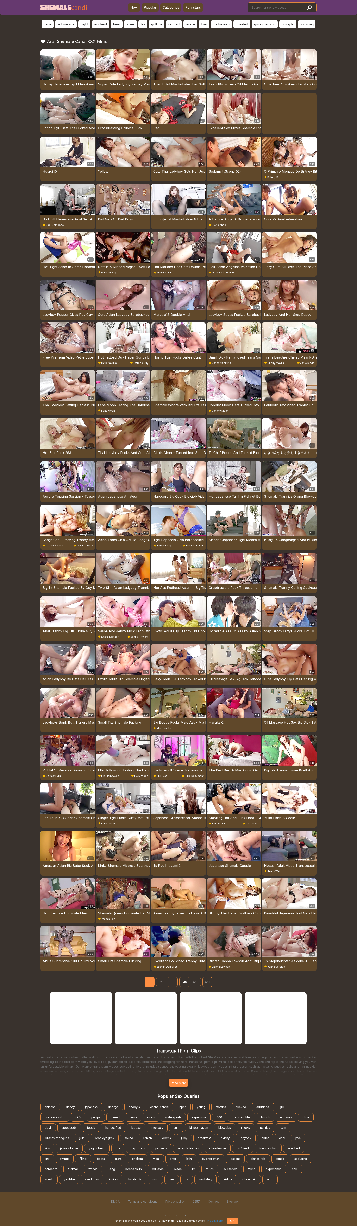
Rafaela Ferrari (195, 545)
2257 (196, 1201)
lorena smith (133, 1169)
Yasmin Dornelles (167, 966)
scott (270, 1179)
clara (118, 1158)
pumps (95, 1117)
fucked (241, 1107)
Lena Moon (108, 410)
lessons (235, 1158)
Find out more (214, 1220)
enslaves (286, 1117)
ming (155, 1179)
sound (129, 1138)
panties (265, 1127)
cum (283, 1127)
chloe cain (249, 1179)
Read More (178, 1083)
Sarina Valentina (221, 363)
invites (113, 1179)
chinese (50, 1107)
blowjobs (224, 1127)
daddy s (134, 1107)
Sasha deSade (110, 636)
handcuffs (135, 1179)
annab (49, 1179)
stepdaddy (69, 1127)
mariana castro (55, 1117)
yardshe (69, 1179)
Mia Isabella (164, 728)
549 (184, 982)
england (100, 24)
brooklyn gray (104, 1138)
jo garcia (161, 1148)
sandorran (92, 1179)
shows (245, 1127)
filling (83, 1158)
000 (219, 1117)
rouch (210, 1169)
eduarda (158, 1169)
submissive (65, 24)
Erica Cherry (108, 823)
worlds (93, 1169)
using (111, 1169)
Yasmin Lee (108, 918)
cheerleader (217, 1148)
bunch (265, 1117)
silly (47, 1148)
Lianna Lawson (221, 966)
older (265, 1138)
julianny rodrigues (57, 1138)
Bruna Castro (219, 823)
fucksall (73, 1169)
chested (242, 24)
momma (221, 1107)
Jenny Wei (273, 871)
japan (182, 1107)
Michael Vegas (110, 272)
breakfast (204, 1138)
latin (189, 1158)
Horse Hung (164, 545)
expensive (199, 1117)
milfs (78, 1117)
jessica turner (69, 1148)
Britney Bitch (274, 177)
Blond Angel (219, 224)
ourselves (230, 1169)
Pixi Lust (162, 775)
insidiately (205, 1179)
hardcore (51, 1169)
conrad (174, 24)
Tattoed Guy (140, 363)
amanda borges (188, 1148)
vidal (156, 1158)
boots (101, 1158)
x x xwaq (307, 24)
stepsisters (137, 1148)
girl (282, 1107)
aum (176, 1127)
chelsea (137, 1158)
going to (288, 24)
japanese (91, 1107)
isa (186, 1179)
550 (196, 982)
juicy (184, 1138)
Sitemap (232, 1201)
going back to (264, 24)
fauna (251, 1169)
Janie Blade (307, 363)
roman (147, 1138)
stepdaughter (241, 1117)
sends (280, 1158)
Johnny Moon (220, 410)
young (201, 1107)
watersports (173, 1117)
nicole (190, 24)
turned (115, 1117)
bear (116, 24)
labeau (136, 1127)
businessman (211, 1158)
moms (151, 1117)
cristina (227, 1179)
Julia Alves (252, 823)
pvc (298, 1138)
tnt (193, 1169)
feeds (91, 1127)
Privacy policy (175, 1201)
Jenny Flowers (139, 636)
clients (166, 1138)
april (295, 1169)
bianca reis (258, 1158)
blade (178, 1169)
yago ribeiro (97, 1148)
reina (133, 1117)
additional (263, 1107)
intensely (157, 1127)
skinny (225, 1138)
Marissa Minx (85, 545)
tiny (47, 1158)
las (143, 24)
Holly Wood (141, 775)
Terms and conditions (142, 1201)
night (84, 24)
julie (82, 1138)
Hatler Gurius (109, 363)
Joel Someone (55, 224)
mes (171, 1179)
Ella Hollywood (110, 775)
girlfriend (243, 1148)
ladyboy (245, 1138)
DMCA (115, 1201)
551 (207, 982)
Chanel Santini (54, 545)
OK (232, 1220)
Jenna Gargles (276, 966)
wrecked (294, 1148)
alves (130, 24)
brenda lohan (268, 1148)
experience (274, 1169)
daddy (70, 1107)
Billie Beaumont (194, 775)
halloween (221, 24)
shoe (305, 1117)
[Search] (309, 8)
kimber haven (198, 1127)
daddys (113, 1107)
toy (118, 1148)
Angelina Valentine (223, 272)
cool (282, 1138)
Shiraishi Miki (54, 775)
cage (47, 24)
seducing (300, 1158)
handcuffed (113, 1127)
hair (204, 24)
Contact (213, 1201)
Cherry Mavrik (275, 363)
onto (173, 1158)
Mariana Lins (164, 272)
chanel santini (159, 1107)
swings (64, 1158)
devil (48, 1127)
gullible (156, 24)
